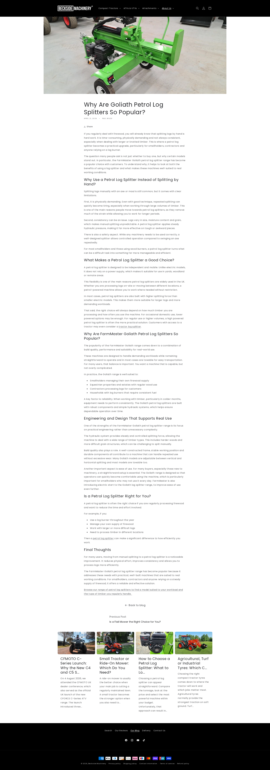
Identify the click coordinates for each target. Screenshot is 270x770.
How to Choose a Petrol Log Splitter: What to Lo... (154, 666)
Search (108, 730)
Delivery (146, 730)
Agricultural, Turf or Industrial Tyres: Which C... (193, 663)
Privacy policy (115, 763)
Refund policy (183, 763)
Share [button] (90, 126)
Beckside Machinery (97, 763)
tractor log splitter (130, 326)
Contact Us (159, 730)
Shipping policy (130, 763)
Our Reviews (121, 730)
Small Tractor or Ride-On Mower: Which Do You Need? (114, 666)
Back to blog (137, 605)
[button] (109, 8)
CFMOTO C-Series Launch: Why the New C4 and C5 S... (75, 666)
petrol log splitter (103, 538)
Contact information (148, 763)
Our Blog (135, 730)
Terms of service (167, 763)
